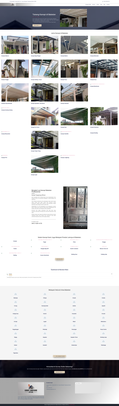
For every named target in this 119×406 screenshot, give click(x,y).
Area (35, 16)
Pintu (74, 242)
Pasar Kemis (103, 329)
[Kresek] (103, 310)
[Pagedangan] (16, 326)
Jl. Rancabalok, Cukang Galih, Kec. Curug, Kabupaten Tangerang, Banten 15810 (58, 386)
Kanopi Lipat (34, 174)
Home (33, 16)
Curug (15, 305)
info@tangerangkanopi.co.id (51, 389)
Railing (15, 255)
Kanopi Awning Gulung (6, 110)
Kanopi (15, 241)
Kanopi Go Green (35, 127)
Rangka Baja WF (45, 248)
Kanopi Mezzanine (5, 133)
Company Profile (88, 4)
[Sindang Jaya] (103, 333)
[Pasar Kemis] (103, 326)
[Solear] (16, 341)
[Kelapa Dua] (16, 310)
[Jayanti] (103, 302)
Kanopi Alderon (5, 55)
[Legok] (45, 318)
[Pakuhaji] (45, 326)
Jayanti (103, 305)
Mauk (74, 321)
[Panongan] (74, 326)
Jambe (74, 305)
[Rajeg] (16, 333)
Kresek (103, 313)
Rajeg (15, 337)
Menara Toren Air (104, 248)
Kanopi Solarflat (64, 133)
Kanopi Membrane (94, 86)
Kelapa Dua (15, 313)
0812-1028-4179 (37, 223)
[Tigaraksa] (16, 349)
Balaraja (16, 298)
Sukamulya (74, 345)
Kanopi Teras (64, 79)
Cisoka (103, 298)
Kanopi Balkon (64, 55)
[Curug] (16, 302)
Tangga (104, 242)
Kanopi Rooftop (94, 132)
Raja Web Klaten (72, 404)
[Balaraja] (16, 294)
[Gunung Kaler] (45, 302)
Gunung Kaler (45, 305)
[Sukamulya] (74, 341)
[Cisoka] (103, 294)
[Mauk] (74, 318)
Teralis (15, 248)
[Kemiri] (45, 310)
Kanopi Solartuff (64, 103)
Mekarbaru (103, 321)
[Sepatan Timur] (74, 333)
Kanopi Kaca (93, 79)
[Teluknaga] (103, 341)
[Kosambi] (74, 310)
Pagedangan (16, 329)
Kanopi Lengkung (65, 157)
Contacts (108, 4)
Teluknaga (103, 345)
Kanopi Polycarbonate (6, 103)
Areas (101, 4)
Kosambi (74, 313)
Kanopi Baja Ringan (36, 55)
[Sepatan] (45, 333)
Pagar (44, 242)
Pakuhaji (45, 329)
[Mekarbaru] (103, 318)
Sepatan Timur (74, 337)
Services (93, 4)
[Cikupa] (45, 294)
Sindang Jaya (103, 337)
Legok (44, 321)
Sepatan (45, 337)
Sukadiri (45, 345)
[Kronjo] (16, 318)
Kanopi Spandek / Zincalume (38, 103)
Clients (98, 4)
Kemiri (44, 313)
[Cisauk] (74, 294)
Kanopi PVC (4, 157)
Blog (104, 4)
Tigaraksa (15, 353)
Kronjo (15, 321)
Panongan (74, 329)
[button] (4, 275)
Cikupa (45, 298)
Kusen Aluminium (44, 255)
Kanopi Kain (64, 127)
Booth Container (74, 248)
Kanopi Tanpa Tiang (35, 151)
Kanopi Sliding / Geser (36, 79)
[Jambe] (74, 302)
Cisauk (74, 298)
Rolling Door (74, 254)
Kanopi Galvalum (94, 127)
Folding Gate (104, 254)
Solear (15, 345)
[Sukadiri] (45, 341)
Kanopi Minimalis (94, 55)
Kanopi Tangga (5, 79)
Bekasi (38, 16)
